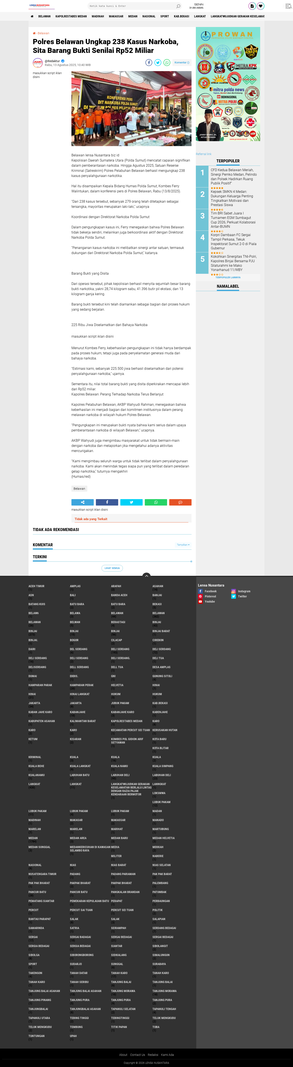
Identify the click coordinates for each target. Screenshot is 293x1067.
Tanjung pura (121, 1000)
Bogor (74, 640)
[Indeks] (252, 6)
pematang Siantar (41, 901)
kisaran (75, 739)
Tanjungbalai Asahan (85, 1009)
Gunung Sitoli (162, 676)
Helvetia (117, 685)
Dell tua (117, 667)
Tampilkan (182, 544)
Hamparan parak (40, 685)
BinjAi (74, 631)
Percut (34, 910)
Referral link (203, 154)
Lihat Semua (112, 568)
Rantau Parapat (40, 919)
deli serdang (120, 649)
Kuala (115, 757)
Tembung (76, 1027)
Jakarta (76, 703)
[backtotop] (146, 577)
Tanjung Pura (162, 1000)
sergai (33, 937)
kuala (74, 757)
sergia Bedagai (39, 946)
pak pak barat (162, 874)
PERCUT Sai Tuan (81, 910)
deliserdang (37, 667)
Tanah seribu (79, 982)
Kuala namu (119, 766)
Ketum (33, 739)
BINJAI (115, 631)
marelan (35, 829)
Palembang (160, 883)
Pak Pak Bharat (39, 883)
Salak (115, 919)
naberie (158, 856)
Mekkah (158, 847)
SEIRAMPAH (118, 928)
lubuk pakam (162, 802)
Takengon (35, 973)
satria (74, 928)
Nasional (149, 16)
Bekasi (157, 604)
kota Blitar (161, 748)
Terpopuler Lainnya (228, 277)
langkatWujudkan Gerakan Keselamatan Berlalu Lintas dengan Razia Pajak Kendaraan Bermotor (131, 789)
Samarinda (36, 928)
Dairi (32, 649)
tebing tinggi (79, 1018)
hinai (156, 685)
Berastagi (118, 622)
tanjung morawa (123, 991)
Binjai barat (161, 631)
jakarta (34, 703)
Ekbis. (74, 676)
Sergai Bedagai (163, 937)
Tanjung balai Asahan (85, 991)
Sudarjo (76, 964)
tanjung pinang (40, 1000)
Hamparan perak (82, 685)
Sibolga (34, 955)
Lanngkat (159, 784)
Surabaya (159, 964)
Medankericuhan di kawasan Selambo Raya (90, 848)
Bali (73, 595)
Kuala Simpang (163, 766)
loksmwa (159, 793)
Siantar (116, 946)
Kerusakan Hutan (165, 730)
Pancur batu (79, 892)
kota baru (159, 739)
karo (156, 721)
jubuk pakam (120, 703)
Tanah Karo (37, 982)
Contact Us (137, 1055)
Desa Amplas (162, 667)
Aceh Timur (36, 586)
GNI (113, 676)
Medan (132, 16)
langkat (200, 16)
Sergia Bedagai (80, 946)
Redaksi (153, 1055)
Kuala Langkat (80, 766)
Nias (73, 865)
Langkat (76, 784)
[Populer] (260, 6)
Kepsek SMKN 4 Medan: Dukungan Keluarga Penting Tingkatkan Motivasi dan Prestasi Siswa (232, 198)
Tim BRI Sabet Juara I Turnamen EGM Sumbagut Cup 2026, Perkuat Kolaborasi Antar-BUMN (233, 220)
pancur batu (37, 892)
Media (115, 847)
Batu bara (77, 604)
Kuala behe (36, 766)
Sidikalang (119, 955)
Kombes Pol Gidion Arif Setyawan (127, 740)
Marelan (76, 829)
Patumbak (159, 892)
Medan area (78, 838)
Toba (156, 1027)
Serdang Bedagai (164, 928)
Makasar (76, 820)
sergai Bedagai (121, 937)
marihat (117, 829)
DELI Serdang (38, 658)
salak (74, 919)
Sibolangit (160, 946)
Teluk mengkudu (40, 1027)
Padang (75, 874)
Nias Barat (118, 865)
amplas (75, 586)
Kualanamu (37, 775)
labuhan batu (79, 775)
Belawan (43, 33)
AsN (31, 595)
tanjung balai (121, 982)
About (123, 1055)
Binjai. (33, 640)
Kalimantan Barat (83, 721)
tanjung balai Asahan (44, 991)
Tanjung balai (163, 982)
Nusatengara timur (42, 874)
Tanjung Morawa (165, 991)
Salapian (159, 919)
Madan (157, 811)
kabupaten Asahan (42, 721)
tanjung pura (79, 1000)
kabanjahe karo (122, 712)
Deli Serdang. (120, 658)
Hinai (32, 694)
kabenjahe (160, 712)
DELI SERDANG (79, 658)
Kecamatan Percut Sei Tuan (130, 730)
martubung (161, 829)
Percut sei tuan (122, 910)
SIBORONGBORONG (82, 955)
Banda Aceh (119, 595)
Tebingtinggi (120, 1018)
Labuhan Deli (162, 775)
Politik (158, 910)
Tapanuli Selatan (123, 1009)
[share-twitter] (157, 62)
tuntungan (37, 1036)
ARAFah (116, 586)
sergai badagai (80, 937)
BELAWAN (44, 16)
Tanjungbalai (38, 1009)
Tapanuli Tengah (164, 1009)
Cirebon (158, 640)
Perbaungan (161, 901)
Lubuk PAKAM (120, 811)
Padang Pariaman (123, 874)
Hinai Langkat (80, 694)
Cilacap (116, 640)
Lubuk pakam (79, 811)
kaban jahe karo (40, 712)
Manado (158, 820)
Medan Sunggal (39, 847)
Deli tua (158, 658)
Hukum (157, 694)
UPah (73, 1036)
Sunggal (117, 964)
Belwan (75, 622)
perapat (116, 901)
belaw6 (34, 613)
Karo (32, 730)
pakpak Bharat (121, 883)
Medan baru (119, 838)
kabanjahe (77, 712)
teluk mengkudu (164, 1018)
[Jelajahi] (288, 6)
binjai (157, 622)
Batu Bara (118, 604)
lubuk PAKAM (38, 811)
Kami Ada (167, 1055)
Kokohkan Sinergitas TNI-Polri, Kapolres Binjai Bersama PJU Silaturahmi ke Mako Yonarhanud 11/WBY (234, 263)
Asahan (158, 586)
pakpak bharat (80, 883)
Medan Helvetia (164, 838)
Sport (164, 16)
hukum (116, 694)
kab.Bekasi (181, 16)
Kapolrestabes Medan (71, 16)
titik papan (119, 1027)
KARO (73, 730)
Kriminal (35, 757)
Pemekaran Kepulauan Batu (89, 901)
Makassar (116, 16)
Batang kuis (37, 604)
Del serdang (78, 649)
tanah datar (79, 973)
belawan (117, 613)
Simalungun (161, 955)
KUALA (157, 757)
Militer (116, 856)
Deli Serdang (162, 649)
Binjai (33, 631)
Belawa (75, 613)
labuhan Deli (120, 775)
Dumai (33, 676)
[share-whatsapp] (166, 62)
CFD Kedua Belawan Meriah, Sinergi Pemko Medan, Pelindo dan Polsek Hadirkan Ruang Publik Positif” (234, 176)
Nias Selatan (162, 865)
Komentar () (182, 62)
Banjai (157, 595)
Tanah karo (161, 973)
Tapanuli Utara (39, 1018)
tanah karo (119, 973)
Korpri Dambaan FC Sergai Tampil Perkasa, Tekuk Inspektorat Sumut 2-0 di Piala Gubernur (234, 241)
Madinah (98, 16)
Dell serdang (79, 667)
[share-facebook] (148, 62)
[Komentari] (180, 502)
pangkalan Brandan (125, 892)
